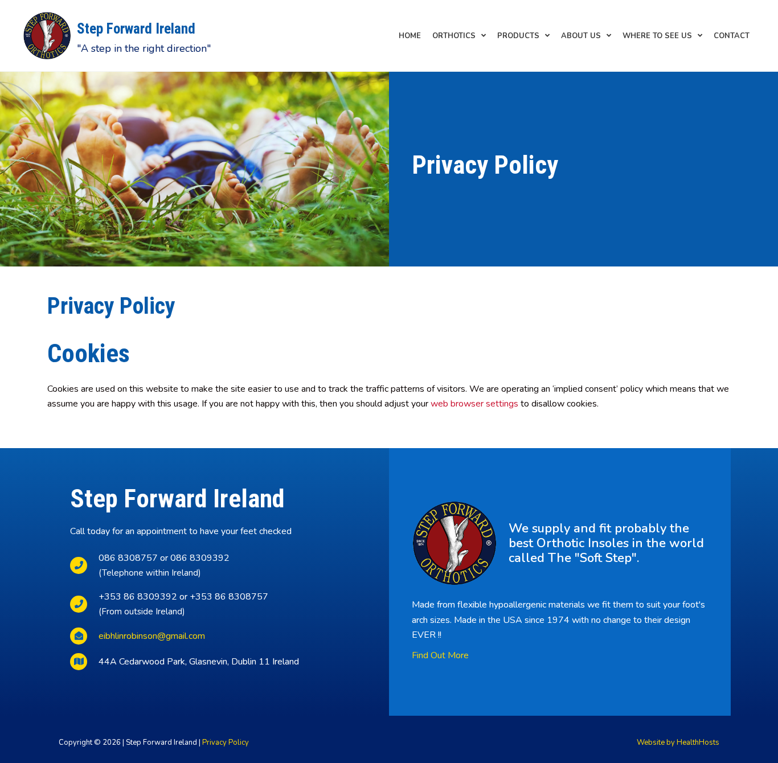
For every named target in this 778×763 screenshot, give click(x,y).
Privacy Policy (225, 742)
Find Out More (440, 655)
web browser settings (474, 403)
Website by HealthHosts (678, 742)
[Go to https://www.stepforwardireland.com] (168, 35)
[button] (459, 36)
